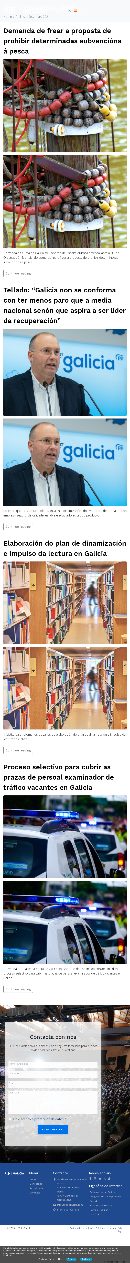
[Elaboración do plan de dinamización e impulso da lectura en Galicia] (65, 602)
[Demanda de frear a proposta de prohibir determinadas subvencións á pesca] (65, 105)
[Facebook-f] (90, 1178)
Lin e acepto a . (39, 1119)
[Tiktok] (109, 1178)
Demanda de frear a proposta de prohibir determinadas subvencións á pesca (62, 41)
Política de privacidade (82, 1228)
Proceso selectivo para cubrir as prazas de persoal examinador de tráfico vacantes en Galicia (58, 777)
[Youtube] (100, 1178)
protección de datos (49, 1119)
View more (18, 1255)
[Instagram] (95, 1178)
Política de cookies (106, 1228)
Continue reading (18, 273)
